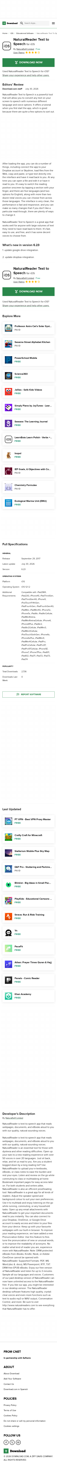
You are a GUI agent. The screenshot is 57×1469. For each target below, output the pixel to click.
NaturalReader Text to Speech (31, 41)
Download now (31, 62)
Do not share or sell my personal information (25, 1421)
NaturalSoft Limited (14, 1118)
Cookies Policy (10, 1415)
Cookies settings (11, 1426)
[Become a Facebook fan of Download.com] (6, 1442)
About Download (11, 1373)
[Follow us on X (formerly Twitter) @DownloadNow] (12, 1442)
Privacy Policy (10, 1405)
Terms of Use (10, 1410)
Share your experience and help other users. (25, 75)
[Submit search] (21, 23)
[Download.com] (9, 23)
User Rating (18, 52)
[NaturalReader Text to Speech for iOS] (6, 46)
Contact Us (9, 1384)
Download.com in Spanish (16, 1389)
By (23, 49)
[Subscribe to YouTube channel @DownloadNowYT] (18, 1442)
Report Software (31, 694)
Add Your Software (12, 1378)
